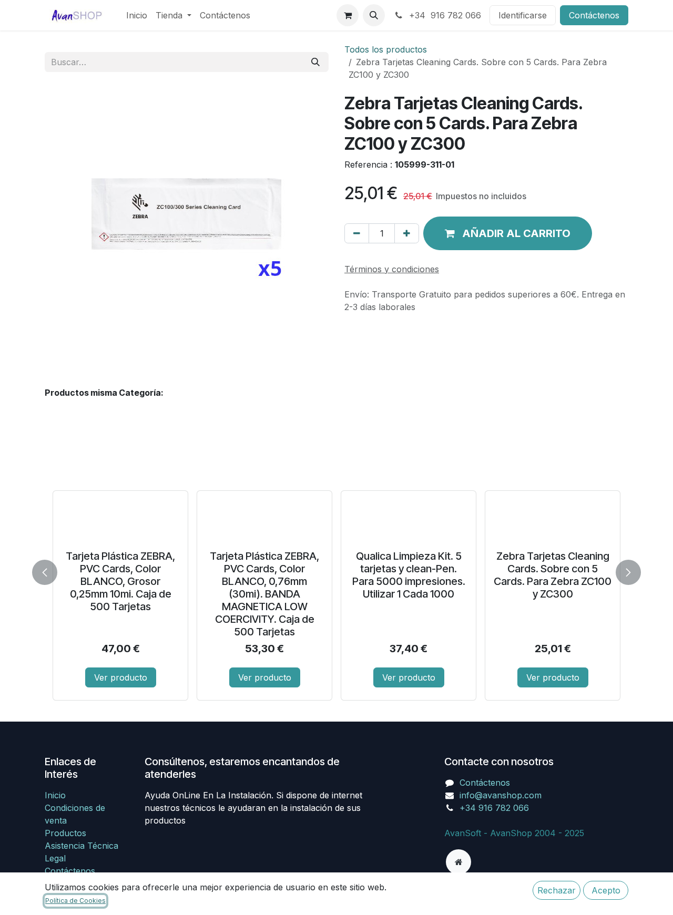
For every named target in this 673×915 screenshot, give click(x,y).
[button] (374, 15)
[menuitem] (136, 15)
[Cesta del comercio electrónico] (347, 15)
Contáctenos (594, 15)
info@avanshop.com (501, 795)
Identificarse (522, 15)
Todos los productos (385, 49)
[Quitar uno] (356, 233)
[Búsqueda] (315, 62)
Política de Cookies (75, 900)
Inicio (55, 795)
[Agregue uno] (406, 233)
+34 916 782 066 (443, 15)
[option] (336, 570)
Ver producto (120, 677)
